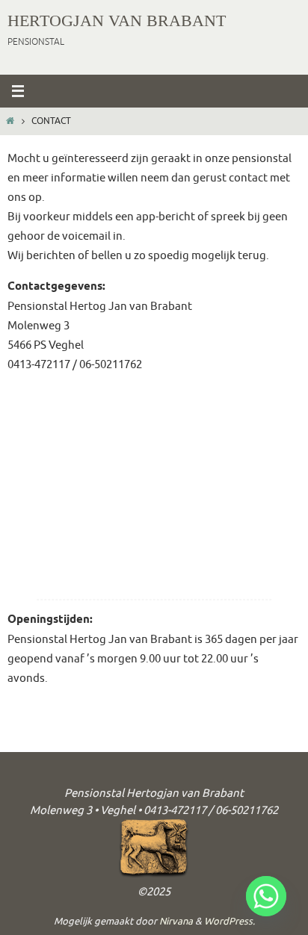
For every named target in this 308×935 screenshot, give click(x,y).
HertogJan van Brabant (116, 20)
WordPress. (229, 921)
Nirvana (176, 921)
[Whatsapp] (266, 896)
